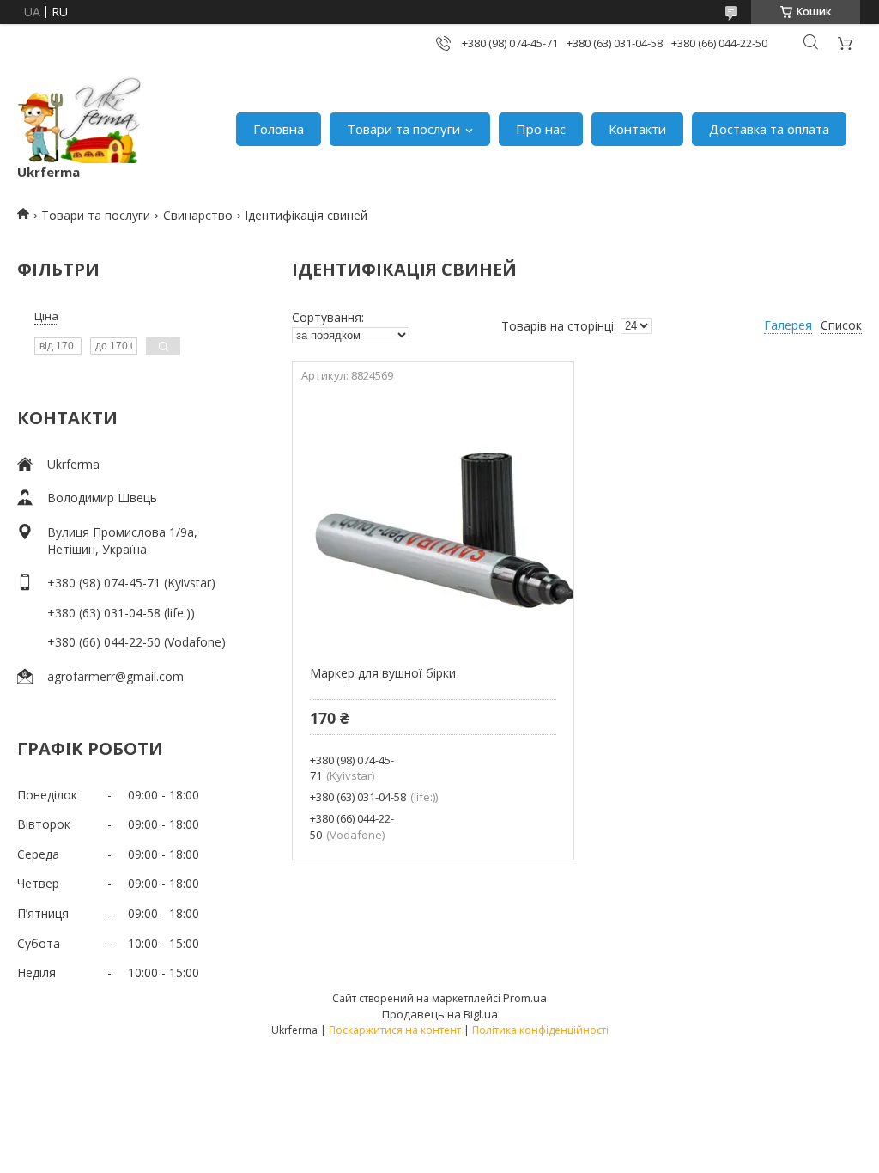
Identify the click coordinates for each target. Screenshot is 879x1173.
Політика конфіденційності (540, 1030)
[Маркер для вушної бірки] (433, 518)
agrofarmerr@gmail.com (115, 676)
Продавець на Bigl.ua (440, 1014)
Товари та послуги (403, 128)
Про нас (541, 128)
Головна (278, 128)
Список (841, 325)
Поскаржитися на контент (395, 1030)
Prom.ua (525, 998)
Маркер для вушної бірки (383, 673)
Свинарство (198, 215)
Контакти (637, 128)
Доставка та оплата (769, 128)
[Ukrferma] (79, 120)
